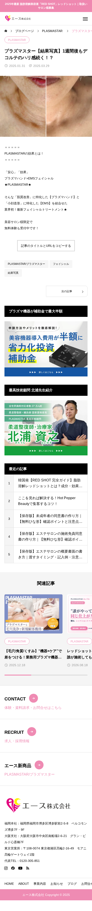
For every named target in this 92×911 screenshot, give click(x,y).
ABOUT (23, 883)
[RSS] (27, 868)
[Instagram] (6, 868)
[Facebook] (13, 868)
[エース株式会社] (17, 18)
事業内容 (39, 883)
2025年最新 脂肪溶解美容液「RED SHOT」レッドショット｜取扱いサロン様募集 (46, 5)
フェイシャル (61, 263)
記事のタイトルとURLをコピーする (46, 245)
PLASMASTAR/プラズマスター (26, 263)
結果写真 (13, 272)
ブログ (72, 883)
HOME (9, 883)
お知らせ (56, 883)
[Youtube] (20, 868)
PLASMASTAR (17, 40)
